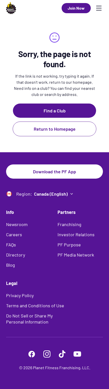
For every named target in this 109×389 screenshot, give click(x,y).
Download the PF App (54, 171)
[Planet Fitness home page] (11, 8)
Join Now (76, 8)
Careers (14, 234)
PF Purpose (69, 244)
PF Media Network (76, 255)
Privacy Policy (20, 295)
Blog (10, 265)
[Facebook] (31, 354)
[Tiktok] (62, 354)
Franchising (69, 224)
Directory (15, 255)
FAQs (11, 244)
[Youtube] (77, 354)
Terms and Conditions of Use (35, 305)
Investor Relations (76, 234)
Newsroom (17, 224)
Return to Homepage (55, 129)
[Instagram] (46, 354)
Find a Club (55, 110)
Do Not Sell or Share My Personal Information (29, 319)
